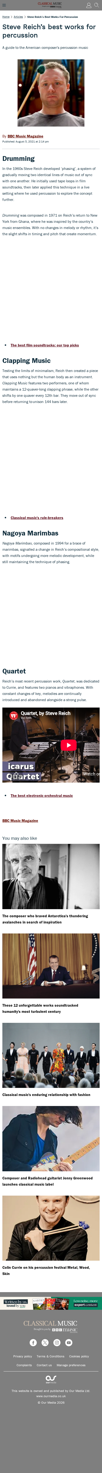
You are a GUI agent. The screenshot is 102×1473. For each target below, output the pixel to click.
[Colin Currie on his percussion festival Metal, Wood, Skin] (51, 1228)
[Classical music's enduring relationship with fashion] (51, 1055)
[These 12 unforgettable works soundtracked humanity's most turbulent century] (51, 966)
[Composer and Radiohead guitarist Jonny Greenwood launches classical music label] (51, 1138)
